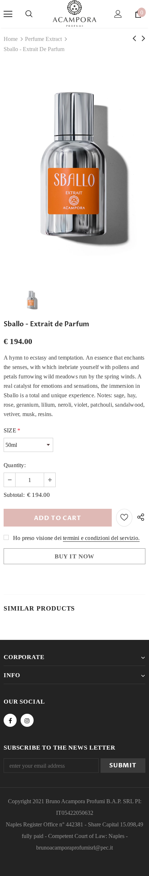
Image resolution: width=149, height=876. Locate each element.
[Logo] (74, 13)
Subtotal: (14, 495)
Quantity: (15, 465)
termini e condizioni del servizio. (101, 538)
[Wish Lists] (124, 518)
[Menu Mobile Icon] (8, 14)
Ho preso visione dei (37, 538)
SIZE (12, 430)
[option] (74, 169)
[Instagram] (27, 720)
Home (11, 39)
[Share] (138, 518)
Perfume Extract (43, 39)
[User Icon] (118, 14)
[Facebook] (10, 720)
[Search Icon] (29, 14)
